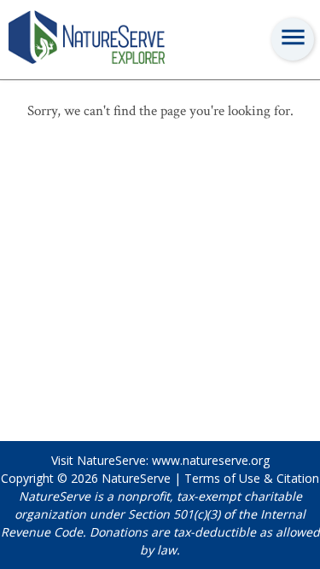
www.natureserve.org (211, 460)
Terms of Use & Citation (251, 478)
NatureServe (136, 478)
